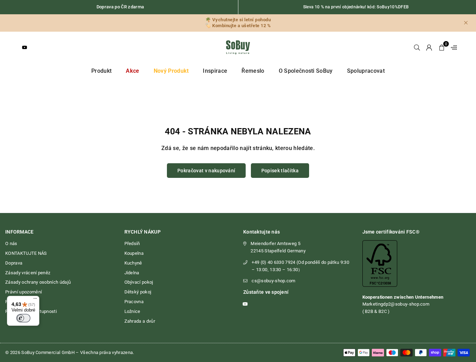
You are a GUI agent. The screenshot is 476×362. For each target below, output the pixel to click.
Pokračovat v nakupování (206, 170)
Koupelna (134, 253)
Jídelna (131, 272)
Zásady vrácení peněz (27, 272)
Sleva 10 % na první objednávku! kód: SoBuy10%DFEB (356, 7)
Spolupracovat (366, 71)
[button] (442, 47)
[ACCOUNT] (429, 47)
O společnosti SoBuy (306, 71)
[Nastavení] (452, 47)
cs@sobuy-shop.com (273, 280)
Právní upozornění (23, 291)
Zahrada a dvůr (139, 321)
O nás (11, 243)
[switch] (23, 318)
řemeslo (252, 71)
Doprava (13, 263)
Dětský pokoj (138, 291)
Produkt (101, 71)
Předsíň (132, 243)
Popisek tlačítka (280, 170)
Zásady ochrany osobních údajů (38, 282)
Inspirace (215, 71)
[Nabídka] (35, 300)
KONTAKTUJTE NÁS (26, 253)
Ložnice (132, 311)
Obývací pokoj (138, 282)
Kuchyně (133, 263)
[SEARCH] (417, 47)
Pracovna (134, 301)
